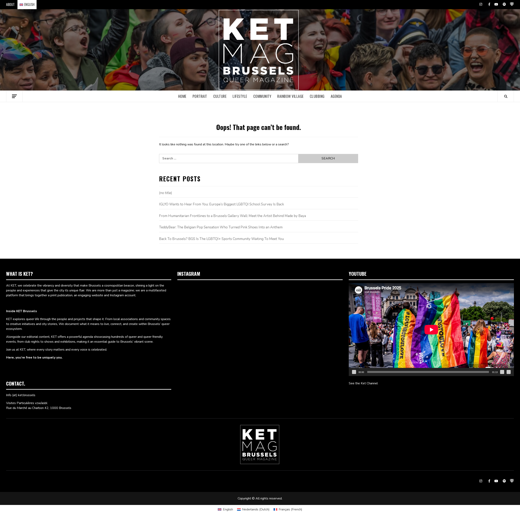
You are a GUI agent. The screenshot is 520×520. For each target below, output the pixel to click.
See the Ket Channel (363, 383)
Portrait (200, 96)
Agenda (336, 96)
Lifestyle (240, 96)
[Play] (354, 372)
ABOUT (10, 4)
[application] (431, 329)
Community (262, 96)
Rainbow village (290, 96)
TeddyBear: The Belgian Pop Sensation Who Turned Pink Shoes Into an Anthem (221, 227)
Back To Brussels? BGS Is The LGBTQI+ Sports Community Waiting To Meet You (221, 239)
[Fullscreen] (509, 372)
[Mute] (502, 372)
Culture (220, 96)
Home (182, 96)
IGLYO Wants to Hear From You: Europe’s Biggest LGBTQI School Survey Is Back (221, 204)
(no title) (165, 193)
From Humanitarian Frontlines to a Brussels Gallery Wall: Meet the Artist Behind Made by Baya (232, 216)
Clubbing (317, 96)
